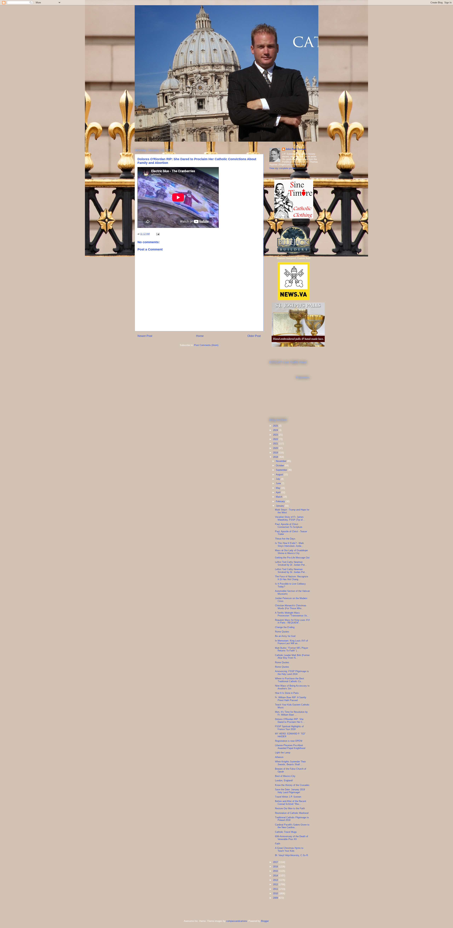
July (278, 479)
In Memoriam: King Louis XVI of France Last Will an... (291, 642)
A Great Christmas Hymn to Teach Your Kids (289, 849)
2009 (276, 898)
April (278, 492)
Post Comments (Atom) (206, 345)
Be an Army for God (285, 636)
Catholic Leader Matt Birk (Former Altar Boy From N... (292, 656)
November (281, 461)
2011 (276, 889)
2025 (276, 425)
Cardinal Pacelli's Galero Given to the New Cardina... (292, 826)
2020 (276, 448)
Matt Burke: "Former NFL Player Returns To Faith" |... (291, 649)
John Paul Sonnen (296, 149)
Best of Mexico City (285, 776)
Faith (277, 843)
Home (200, 335)
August (280, 474)
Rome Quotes (282, 631)
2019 (276, 452)
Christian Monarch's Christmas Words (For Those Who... (290, 607)
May (278, 488)
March (279, 496)
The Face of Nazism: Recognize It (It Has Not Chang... (291, 578)
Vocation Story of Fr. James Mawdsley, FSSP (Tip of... (290, 518)
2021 (276, 443)
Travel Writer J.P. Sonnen (288, 796)
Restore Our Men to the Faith (290, 808)
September (282, 470)
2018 (276, 457)
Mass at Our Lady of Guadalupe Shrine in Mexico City (291, 552)
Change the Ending (284, 627)
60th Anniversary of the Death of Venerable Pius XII (291, 838)
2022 (276, 439)
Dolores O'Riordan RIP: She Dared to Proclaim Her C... (290, 720)
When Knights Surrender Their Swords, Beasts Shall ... (290, 763)
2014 (276, 875)
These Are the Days (285, 538)
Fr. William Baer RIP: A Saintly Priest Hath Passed (290, 699)
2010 (276, 893)
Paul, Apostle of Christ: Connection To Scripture (288, 525)
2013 (276, 880)
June (279, 483)
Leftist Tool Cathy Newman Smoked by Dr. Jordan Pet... (291, 563)
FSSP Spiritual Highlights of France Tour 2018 (289, 728)
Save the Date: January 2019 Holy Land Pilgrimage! (290, 791)
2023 (276, 434)
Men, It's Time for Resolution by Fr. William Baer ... (291, 713)
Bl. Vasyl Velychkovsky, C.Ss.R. (292, 855)
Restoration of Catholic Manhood (291, 813)
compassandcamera (236, 921)
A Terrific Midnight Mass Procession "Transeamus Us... (292, 614)
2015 (276, 871)
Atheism (279, 757)
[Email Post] (157, 234)
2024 (276, 430)
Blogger (265, 921)
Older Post (254, 335)
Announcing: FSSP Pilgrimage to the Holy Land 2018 (292, 672)
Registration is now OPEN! (288, 741)
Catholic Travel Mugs (286, 832)
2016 (276, 866)
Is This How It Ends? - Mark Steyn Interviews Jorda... (289, 544)
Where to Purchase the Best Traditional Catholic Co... (289, 680)
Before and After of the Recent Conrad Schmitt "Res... (290, 802)
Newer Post (144, 335)
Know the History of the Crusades (292, 785)
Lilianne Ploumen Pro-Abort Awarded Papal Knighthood (290, 746)
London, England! (284, 780)
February (281, 501)
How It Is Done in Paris (287, 693)
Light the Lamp (282, 752)
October (280, 465)
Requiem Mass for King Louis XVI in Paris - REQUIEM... (292, 621)
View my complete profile (282, 168)
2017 (276, 862)
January (280, 505)
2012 (276, 884)
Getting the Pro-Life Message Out (292, 557)
